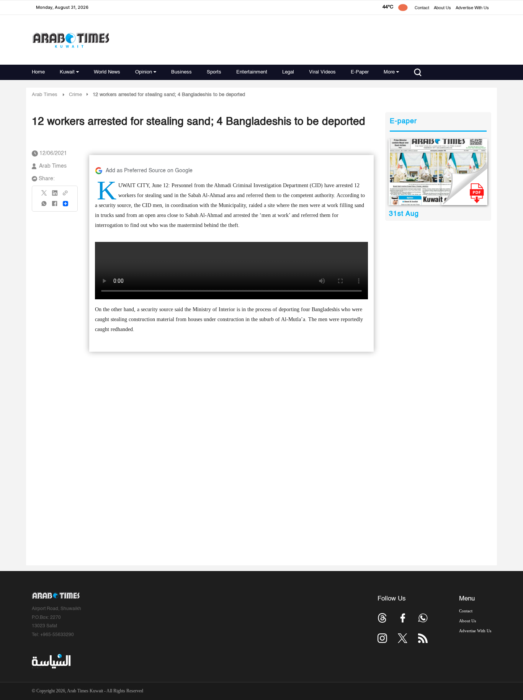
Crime (75, 94)
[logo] (71, 40)
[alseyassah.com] (51, 661)
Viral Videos (322, 72)
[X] (44, 195)
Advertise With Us (472, 8)
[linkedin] (54, 195)
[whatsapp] (44, 206)
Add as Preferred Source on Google (149, 170)
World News (107, 72)
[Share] (65, 203)
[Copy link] (65, 195)
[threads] (382, 618)
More (389, 72)
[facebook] (54, 206)
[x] (402, 638)
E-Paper (360, 72)
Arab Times (44, 94)
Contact (422, 8)
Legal (288, 72)
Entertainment (251, 72)
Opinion (143, 72)
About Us (442, 8)
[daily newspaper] (438, 172)
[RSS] (423, 638)
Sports (214, 72)
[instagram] (382, 638)
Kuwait (67, 72)
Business (181, 72)
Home (38, 72)
